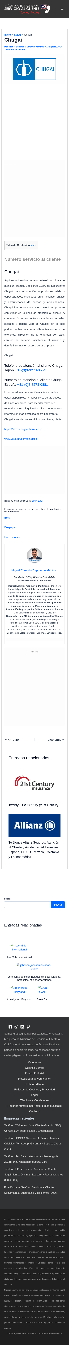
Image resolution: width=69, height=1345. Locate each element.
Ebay (7, 517)
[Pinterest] (28, 1027)
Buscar (7, 898)
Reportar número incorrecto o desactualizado (35, 1105)
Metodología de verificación (34, 1078)
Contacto (34, 1111)
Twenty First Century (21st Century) (34, 805)
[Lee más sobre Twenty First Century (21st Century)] (35, 782)
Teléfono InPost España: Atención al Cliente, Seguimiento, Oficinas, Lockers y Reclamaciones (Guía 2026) (33, 1175)
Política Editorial (34, 1084)
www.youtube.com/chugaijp (20, 438)
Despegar (10, 527)
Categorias (34, 1062)
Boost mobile (12, 537)
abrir (33, 245)
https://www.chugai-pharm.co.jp (23, 429)
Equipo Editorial (34, 1073)
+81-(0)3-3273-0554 (30, 370)
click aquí (38, 500)
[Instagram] (16, 1027)
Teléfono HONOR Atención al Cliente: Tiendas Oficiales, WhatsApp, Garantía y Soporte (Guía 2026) (32, 1144)
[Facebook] (10, 1027)
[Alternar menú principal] (62, 9)
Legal (34, 1095)
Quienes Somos (34, 1067)
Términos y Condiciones (34, 1100)
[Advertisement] (34, 122)
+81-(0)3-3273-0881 (32, 385)
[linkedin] (22, 1027)
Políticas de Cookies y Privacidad (34, 1089)
